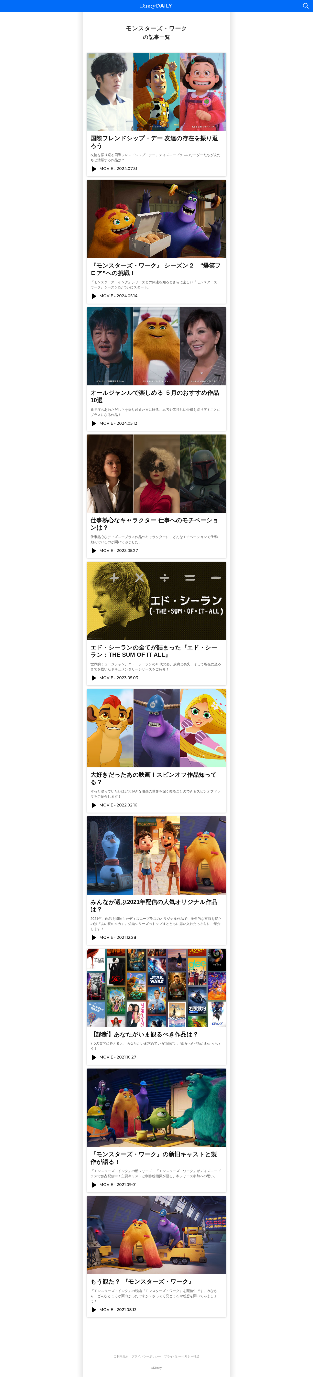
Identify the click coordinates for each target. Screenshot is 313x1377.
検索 (306, 6)
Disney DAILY (156, 6)
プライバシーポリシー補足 (181, 1356)
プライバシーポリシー (146, 1356)
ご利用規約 (121, 1356)
